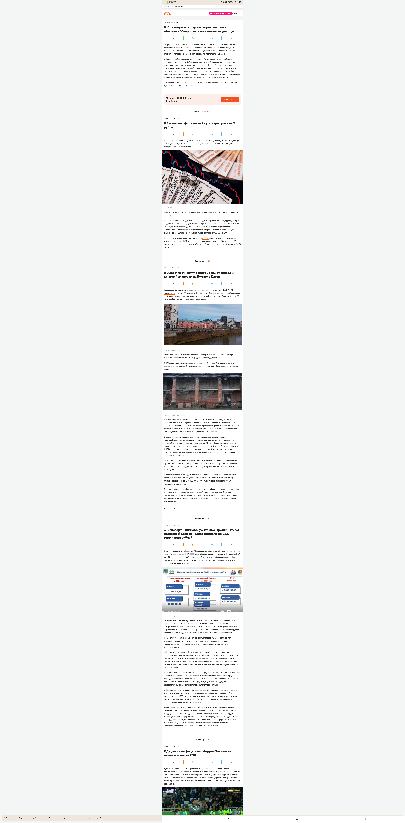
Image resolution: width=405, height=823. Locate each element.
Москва (177, 6)
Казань (176, 509)
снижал (205, 238)
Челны (166, 6)
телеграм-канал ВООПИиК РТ (176, 350)
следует (167, 147)
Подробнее (104, 818)
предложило (169, 293)
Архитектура (168, 509)
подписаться (230, 99)
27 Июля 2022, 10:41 (171, 22)
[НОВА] (220, 13)
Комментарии (202, 112)
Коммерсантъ (221, 77)
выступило (209, 475)
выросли (168, 710)
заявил (223, 230)
